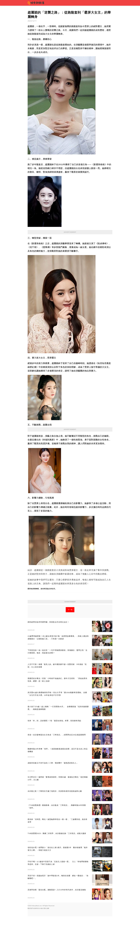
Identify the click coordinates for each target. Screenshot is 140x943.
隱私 (44, 908)
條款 (41, 908)
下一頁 (70, 609)
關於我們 (30, 908)
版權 (47, 908)
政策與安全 (36, 908)
